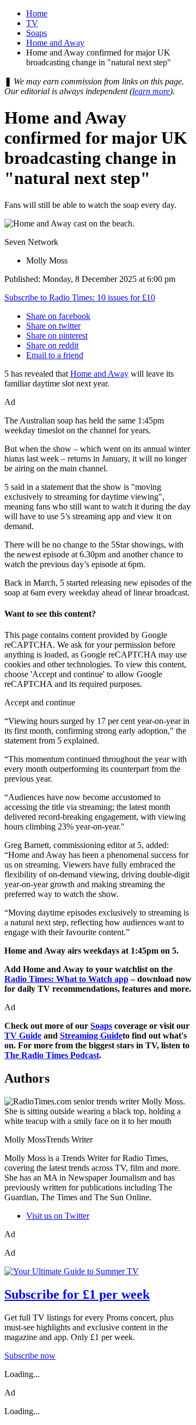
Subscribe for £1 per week (77, 1294)
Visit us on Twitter (57, 1215)
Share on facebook (58, 316)
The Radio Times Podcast (51, 1055)
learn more (151, 91)
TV (32, 23)
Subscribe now (30, 1355)
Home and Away (55, 42)
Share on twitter (53, 325)
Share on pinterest (57, 335)
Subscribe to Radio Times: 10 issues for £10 (79, 297)
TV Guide (22, 1035)
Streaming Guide (91, 1035)
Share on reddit (52, 345)
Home (36, 13)
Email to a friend (54, 355)
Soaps (36, 33)
